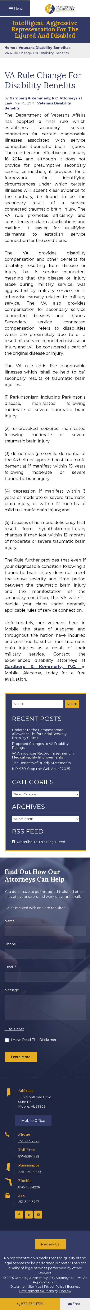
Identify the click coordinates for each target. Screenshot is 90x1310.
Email (10, 967)
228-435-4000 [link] (29, 1172)
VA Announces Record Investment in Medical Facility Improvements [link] (43, 755)
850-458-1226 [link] (29, 1187)
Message (12, 990)
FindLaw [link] (65, 1291)
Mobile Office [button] (33, 1120)
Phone (10, 944)
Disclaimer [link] (18, 1286)
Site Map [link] (34, 1286)
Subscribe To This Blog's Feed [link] (40, 842)
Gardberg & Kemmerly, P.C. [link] (43, 666)
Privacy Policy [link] (54, 1286)
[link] (60, 9)
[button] (15, 8)
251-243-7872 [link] (28, 1141)
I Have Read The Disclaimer (34, 1040)
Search (72, 704)
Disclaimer (14, 1029)
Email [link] (77, 1304)
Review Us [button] (50, 1244)
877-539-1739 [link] (28, 1156)
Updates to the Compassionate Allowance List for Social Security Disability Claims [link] (39, 734)
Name (10, 921)
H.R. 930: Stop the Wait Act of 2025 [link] (41, 769)
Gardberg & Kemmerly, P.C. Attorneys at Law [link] (48, 1278)
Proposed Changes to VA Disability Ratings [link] (40, 746)
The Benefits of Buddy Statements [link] (41, 763)
